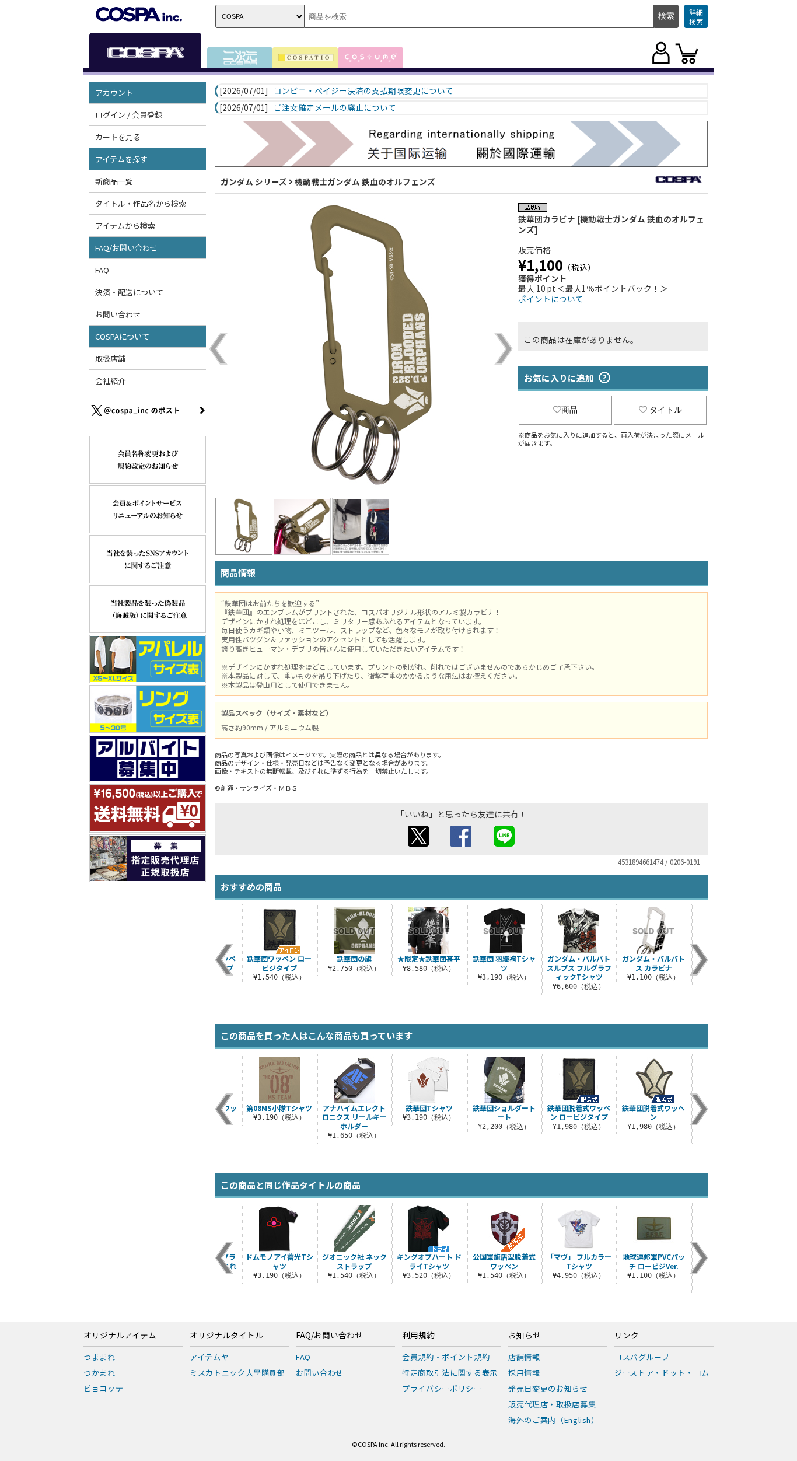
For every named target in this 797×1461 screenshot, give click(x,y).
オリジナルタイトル (226, 1335)
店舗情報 (524, 1356)
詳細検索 (696, 16)
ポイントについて (550, 299)
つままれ (99, 1356)
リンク (626, 1335)
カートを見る (118, 136)
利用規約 (418, 1335)
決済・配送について (129, 292)
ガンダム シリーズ (254, 181)
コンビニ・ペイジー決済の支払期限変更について (363, 91)
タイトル (665, 409)
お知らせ (524, 1335)
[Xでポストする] (418, 843)
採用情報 (524, 1372)
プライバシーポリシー (442, 1388)
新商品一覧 (114, 181)
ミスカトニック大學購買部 (237, 1372)
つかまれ (99, 1372)
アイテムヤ (209, 1356)
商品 (569, 409)
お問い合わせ (118, 314)
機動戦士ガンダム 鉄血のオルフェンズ (365, 181)
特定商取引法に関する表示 (450, 1372)
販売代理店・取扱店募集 (552, 1404)
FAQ (102, 269)
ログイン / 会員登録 (128, 114)
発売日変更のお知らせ (548, 1388)
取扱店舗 (110, 358)
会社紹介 (110, 380)
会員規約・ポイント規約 (446, 1356)
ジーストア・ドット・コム (661, 1372)
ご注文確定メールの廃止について (335, 108)
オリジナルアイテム (119, 1335)
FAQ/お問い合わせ (329, 1335)
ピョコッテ (103, 1388)
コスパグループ (642, 1356)
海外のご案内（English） (553, 1419)
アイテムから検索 (125, 225)
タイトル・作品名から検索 (140, 203)
